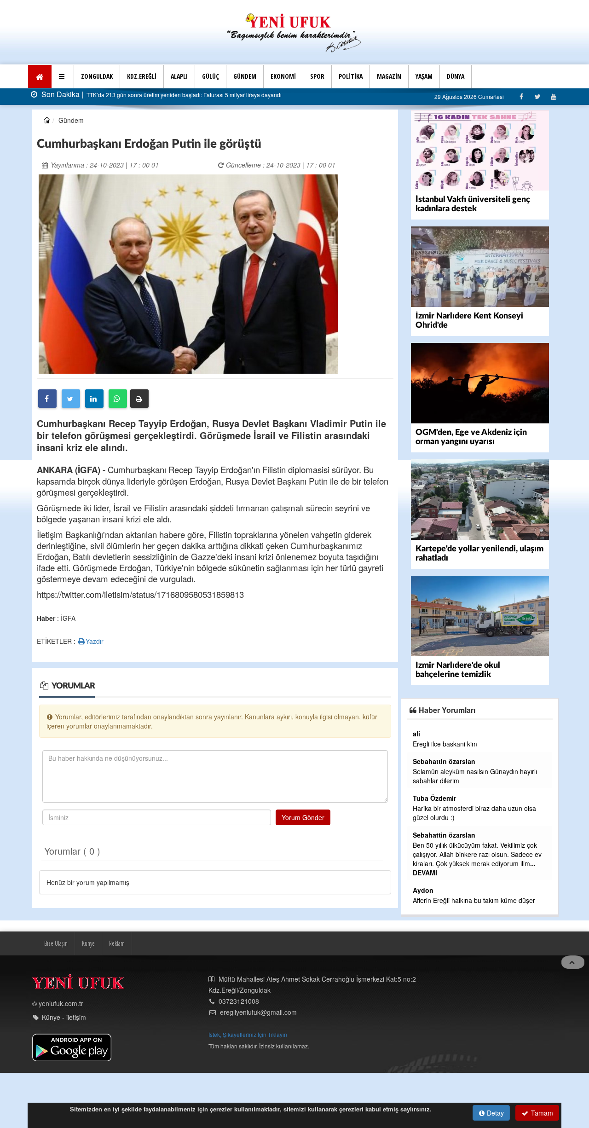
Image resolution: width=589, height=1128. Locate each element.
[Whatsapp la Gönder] (118, 398)
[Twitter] (537, 96)
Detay (494, 1112)
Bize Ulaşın (56, 943)
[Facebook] (521, 96)
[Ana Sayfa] (294, 31)
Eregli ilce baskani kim (445, 743)
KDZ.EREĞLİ (141, 76)
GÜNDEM (244, 76)
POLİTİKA (351, 76)
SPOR (317, 76)
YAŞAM (424, 76)
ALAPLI (179, 76)
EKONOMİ (283, 76)
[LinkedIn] (94, 398)
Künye (88, 943)
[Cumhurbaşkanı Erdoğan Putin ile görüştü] (188, 273)
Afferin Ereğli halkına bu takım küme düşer (474, 900)
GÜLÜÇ (210, 76)
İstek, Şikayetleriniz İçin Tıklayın (247, 1034)
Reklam (117, 943)
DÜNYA (455, 76)
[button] (63, 76)
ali (416, 733)
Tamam (541, 1112)
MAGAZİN (389, 76)
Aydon (423, 890)
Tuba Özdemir (434, 798)
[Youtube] (553, 96)
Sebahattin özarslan (444, 761)
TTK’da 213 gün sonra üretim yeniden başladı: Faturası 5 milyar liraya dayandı (183, 94)
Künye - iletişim (64, 1017)
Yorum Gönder (303, 817)
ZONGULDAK (97, 76)
